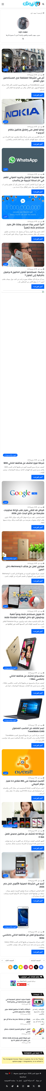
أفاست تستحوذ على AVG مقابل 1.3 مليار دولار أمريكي (25, 782)
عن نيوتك (39, 1080)
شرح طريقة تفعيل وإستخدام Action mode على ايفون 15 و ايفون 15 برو (16, 1039)
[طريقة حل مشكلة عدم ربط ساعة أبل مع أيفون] (38, 1022)
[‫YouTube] (31, 967)
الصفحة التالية (9, 960)
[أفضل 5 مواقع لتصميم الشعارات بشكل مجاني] (38, 1031)
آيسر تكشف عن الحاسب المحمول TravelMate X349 (28, 729)
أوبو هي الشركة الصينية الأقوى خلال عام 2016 (23, 885)
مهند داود (23, 32)
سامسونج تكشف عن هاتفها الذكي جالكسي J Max (26, 677)
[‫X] (23, 38)
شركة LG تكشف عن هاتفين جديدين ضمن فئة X (24, 835)
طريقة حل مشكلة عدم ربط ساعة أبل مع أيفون (17, 1020)
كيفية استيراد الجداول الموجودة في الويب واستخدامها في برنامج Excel (18, 1000)
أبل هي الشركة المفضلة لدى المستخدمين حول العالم (23, 79)
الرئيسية (40, 13)
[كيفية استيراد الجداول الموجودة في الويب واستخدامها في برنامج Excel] (38, 1002)
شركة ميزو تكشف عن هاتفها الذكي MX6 (24, 463)
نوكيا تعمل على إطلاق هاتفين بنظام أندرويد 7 (26, 131)
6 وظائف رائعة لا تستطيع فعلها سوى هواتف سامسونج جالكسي (17, 1010)
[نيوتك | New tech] (31, 4)
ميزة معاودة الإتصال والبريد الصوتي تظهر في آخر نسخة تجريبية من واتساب (23, 178)
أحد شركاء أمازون (28, 1080)
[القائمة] (3, 4)
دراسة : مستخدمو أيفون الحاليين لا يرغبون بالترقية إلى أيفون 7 (23, 273)
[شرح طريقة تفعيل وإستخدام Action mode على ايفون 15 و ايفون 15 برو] (38, 1041)
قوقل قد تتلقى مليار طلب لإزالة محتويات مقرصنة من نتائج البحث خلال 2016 (24, 511)
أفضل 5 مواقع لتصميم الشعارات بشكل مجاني (17, 1030)
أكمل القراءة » (38, 95)
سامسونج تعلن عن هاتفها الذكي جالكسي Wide (23, 936)
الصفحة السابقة (36, 960)
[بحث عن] (43, 4)
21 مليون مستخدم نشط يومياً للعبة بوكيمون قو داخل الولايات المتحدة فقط (24, 615)
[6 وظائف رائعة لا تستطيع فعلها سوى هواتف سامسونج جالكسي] (38, 1012)
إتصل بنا (19, 1080)
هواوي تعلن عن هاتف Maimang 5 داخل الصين (25, 568)
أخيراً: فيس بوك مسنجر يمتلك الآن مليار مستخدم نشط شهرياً (25, 226)
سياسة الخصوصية (9, 1080)
